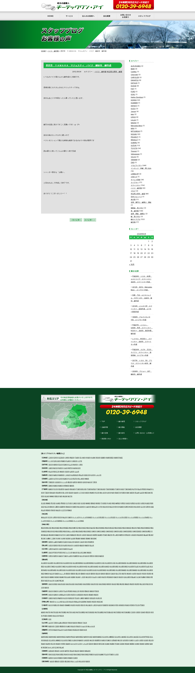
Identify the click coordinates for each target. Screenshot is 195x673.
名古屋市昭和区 (78, 563)
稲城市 (121, 507)
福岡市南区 (52, 637)
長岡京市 (71, 598)
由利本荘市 (77, 468)
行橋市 (131, 640)
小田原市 (134, 535)
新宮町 (45, 647)
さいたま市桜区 (68, 521)
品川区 (137, 503)
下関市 (55, 623)
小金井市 (88, 507)
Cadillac (134, 72)
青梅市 (69, 510)
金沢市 (55, 549)
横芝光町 (148, 493)
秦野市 (121, 535)
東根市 (62, 471)
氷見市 (50, 545)
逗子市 (62, 535)
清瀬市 (74, 507)
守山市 (65, 591)
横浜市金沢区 (90, 528)
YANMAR (134, 160)
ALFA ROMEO (136, 66)
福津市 (48, 644)
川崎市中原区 (118, 531)
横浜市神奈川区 (46, 528)
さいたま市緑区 (144, 517)
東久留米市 (81, 507)
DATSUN (134, 83)
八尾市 (95, 605)
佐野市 (75, 482)
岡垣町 (127, 644)
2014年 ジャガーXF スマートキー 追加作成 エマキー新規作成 (141, 309)
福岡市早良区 (70, 637)
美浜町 (78, 577)
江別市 (50, 458)
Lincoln (133, 120)
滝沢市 (50, 464)
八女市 (136, 640)
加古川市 (56, 616)
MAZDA (133, 123)
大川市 (79, 644)
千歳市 (77, 458)
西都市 (60, 658)
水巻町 (137, 644)
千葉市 (47, 493)
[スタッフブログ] (144, 16)
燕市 (86, 542)
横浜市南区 (87, 531)
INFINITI (134, 106)
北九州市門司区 (144, 637)
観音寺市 (51, 626)
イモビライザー (136, 165)
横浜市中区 (51, 531)
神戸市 (48, 612)
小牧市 (99, 577)
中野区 (123, 503)
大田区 (142, 503)
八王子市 (64, 510)
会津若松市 (75, 475)
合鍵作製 (105, 427)
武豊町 (73, 577)
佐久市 (82, 556)
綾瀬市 (100, 535)
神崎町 (52, 496)
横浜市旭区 (55, 528)
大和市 (84, 535)
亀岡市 (60, 598)
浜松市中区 (94, 584)
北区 (78, 503)
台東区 (58, 503)
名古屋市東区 (101, 570)
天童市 (67, 471)
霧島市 (57, 661)
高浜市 (98, 573)
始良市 (52, 661)
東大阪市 (89, 605)
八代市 (116, 654)
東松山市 (44, 517)
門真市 (142, 605)
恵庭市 (72, 458)
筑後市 (58, 644)
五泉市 (65, 542)
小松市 (60, 549)
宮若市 (91, 644)
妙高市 (77, 542)
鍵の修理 (121, 421)
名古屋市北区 (61, 570)
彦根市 (55, 591)
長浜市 (50, 591)
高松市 (78, 626)
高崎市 (50, 486)
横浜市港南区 (100, 528)
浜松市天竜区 (52, 584)
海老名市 (90, 535)
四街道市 (73, 489)
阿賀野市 (91, 542)
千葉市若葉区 (110, 489)
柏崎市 (60, 542)
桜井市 (86, 595)
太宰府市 (126, 640)
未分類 (133, 199)
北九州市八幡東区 (55, 640)
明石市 (61, 616)
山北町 (73, 538)
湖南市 (92, 591)
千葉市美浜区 (100, 489)
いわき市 (98, 475)
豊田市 (108, 573)
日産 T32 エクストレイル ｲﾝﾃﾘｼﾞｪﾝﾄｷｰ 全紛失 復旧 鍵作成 (141, 298)
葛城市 (91, 595)
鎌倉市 (57, 535)
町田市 (131, 507)
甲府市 (60, 552)
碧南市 (103, 573)
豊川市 (78, 573)
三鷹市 (57, 507)
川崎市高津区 (127, 531)
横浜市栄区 (118, 528)
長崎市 (82, 651)
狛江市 (47, 507)
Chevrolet (134, 75)
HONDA (134, 100)
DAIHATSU (135, 80)
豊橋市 (83, 573)
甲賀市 (97, 591)
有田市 (94, 602)
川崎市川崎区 (100, 531)
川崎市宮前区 (136, 531)
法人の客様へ (123, 439)
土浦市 (50, 479)
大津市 (60, 591)
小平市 (100, 507)
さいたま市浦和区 (56, 521)
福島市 (55, 475)
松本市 (87, 556)
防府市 (75, 623)
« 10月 (131, 264)
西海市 (57, 651)
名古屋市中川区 (99, 563)
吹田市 (73, 605)
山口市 (50, 623)
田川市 (53, 644)
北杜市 (50, 552)
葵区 (118, 584)
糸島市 (103, 640)
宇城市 (111, 654)
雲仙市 (72, 651)
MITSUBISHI (135, 131)
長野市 (55, 556)
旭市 (60, 496)
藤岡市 (72, 486)
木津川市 (99, 598)
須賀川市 (87, 475)
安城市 (57, 573)
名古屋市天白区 (81, 570)
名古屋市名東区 (93, 566)
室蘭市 (103, 458)
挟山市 (64, 517)
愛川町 (151, 535)
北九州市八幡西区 (108, 637)
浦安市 (87, 493)
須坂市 (60, 556)
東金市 (149, 489)
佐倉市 (67, 489)
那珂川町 (101, 644)
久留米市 (75, 640)
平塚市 (105, 535)
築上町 (61, 647)
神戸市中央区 (71, 612)
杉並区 (147, 503)
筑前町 (142, 644)
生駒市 (55, 595)
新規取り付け (106, 439)
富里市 (71, 493)
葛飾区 (48, 503)
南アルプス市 (67, 552)
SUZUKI (134, 145)
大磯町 (48, 538)
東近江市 (76, 591)
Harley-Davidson (137, 97)
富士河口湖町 (82, 552)
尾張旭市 (110, 577)
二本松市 (68, 475)
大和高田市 (80, 595)
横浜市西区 (59, 531)
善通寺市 (63, 626)
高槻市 (62, 605)
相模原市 (73, 535)
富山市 (92, 545)
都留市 (89, 552)
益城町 (101, 654)
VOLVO (133, 157)
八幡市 (82, 598)
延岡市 (50, 658)
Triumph (134, 151)
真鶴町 (88, 538)
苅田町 (122, 644)
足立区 (43, 503)
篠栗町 (132, 644)
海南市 (89, 602)
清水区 (114, 584)
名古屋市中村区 (71, 566)
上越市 (55, 542)
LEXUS (133, 117)
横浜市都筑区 (145, 528)
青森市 (63, 461)
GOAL (133, 94)
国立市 (111, 507)
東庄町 (65, 496)
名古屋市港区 (114, 566)
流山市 (139, 489)
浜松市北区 (61, 584)
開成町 (78, 538)
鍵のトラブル (135, 219)
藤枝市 (127, 584)
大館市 (50, 468)
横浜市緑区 (79, 531)
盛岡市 (55, 464)
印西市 (123, 493)
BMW (133, 69)
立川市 (143, 507)
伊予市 (50, 630)
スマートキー (135, 185)
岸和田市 (122, 605)
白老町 (93, 458)
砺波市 (82, 545)
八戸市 (80, 461)
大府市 (134, 573)
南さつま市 (75, 661)
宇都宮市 (51, 482)
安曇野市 (76, 556)
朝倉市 (43, 644)
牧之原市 (143, 584)
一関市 (80, 464)
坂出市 (73, 626)
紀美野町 (83, 602)
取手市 (75, 479)
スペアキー (135, 182)
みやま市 (74, 644)
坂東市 (65, 479)
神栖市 (87, 479)
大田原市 (58, 482)
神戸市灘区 (62, 612)
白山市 (70, 549)
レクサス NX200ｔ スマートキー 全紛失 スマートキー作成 (141, 341)
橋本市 (52, 602)
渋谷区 (127, 503)
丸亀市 (68, 626)
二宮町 (53, 538)
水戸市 (55, 479)
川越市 (79, 410)
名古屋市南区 (142, 570)
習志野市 (61, 489)
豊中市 (83, 605)
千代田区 (104, 503)
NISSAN (134, 134)
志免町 (107, 644)
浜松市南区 (102, 584)
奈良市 (50, 595)
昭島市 (48, 510)
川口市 (50, 517)
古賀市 (146, 640)
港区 (113, 503)
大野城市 (114, 640)
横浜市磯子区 (73, 528)
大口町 (138, 577)
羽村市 (53, 510)
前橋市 (55, 486)
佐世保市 (51, 651)
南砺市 (87, 545)
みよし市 (62, 573)
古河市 (60, 479)
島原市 (77, 651)
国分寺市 (106, 507)
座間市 (95, 535)
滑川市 (60, 545)
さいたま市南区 (79, 521)
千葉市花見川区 (81, 489)
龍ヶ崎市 (81, 479)
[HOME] (50, 16)
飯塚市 (81, 640)
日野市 (148, 507)
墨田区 (63, 503)
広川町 (57, 647)
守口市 (137, 605)
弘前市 (68, 461)
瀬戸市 (124, 573)
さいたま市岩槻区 (86, 517)
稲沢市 (104, 577)
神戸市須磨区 (99, 612)
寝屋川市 (56, 605)
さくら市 (64, 482)
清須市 (120, 577)
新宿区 (98, 503)
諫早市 (67, 651)
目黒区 (132, 503)
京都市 (50, 598)
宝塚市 (143, 612)
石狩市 (55, 458)
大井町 (63, 538)
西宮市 (148, 612)
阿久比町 (67, 577)
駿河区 (122, 584)
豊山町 (133, 577)
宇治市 (77, 598)
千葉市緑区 (128, 489)
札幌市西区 (109, 458)
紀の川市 (66, 602)
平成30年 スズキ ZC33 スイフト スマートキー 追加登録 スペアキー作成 (142, 352)
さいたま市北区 (110, 517)
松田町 (68, 538)
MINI (132, 128)
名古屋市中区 (58, 563)
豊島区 (93, 503)
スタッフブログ (140, 421)
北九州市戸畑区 (66, 640)
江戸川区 (69, 503)
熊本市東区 (77, 654)
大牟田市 (86, 640)
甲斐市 (55, 552)
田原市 (47, 577)
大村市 (62, 651)
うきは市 (85, 644)
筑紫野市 (98, 640)
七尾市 (50, 549)
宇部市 (70, 623)
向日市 (65, 598)
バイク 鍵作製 (100, 72)
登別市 (98, 458)
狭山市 (72, 417)
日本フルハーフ (136, 197)
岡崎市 (47, 573)
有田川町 (100, 602)
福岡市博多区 (61, 637)
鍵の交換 (105, 433)
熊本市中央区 (68, 654)
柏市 (112, 493)
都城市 (70, 658)
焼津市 (137, 584)
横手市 (70, 468)
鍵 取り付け (135, 216)
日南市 (75, 658)
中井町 (58, 538)
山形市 (72, 471)
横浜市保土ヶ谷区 (69, 531)
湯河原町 (94, 538)
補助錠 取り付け (137, 208)
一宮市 (83, 577)
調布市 (52, 507)
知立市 (52, 573)
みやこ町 (51, 647)
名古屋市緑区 (52, 570)
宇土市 (106, 654)
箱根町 (83, 538)
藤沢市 (110, 535)
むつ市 (50, 461)
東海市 (129, 573)
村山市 (50, 471)
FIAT (132, 89)
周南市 (80, 623)
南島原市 (88, 651)
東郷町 (52, 577)
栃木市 (90, 482)
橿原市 (96, 595)
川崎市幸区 (109, 531)
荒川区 (53, 503)
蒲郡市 (73, 573)
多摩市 (126, 507)
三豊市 (57, 626)
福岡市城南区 (97, 637)
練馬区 (118, 503)
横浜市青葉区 (64, 528)
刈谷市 (88, 573)
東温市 (55, 630)
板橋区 (88, 503)
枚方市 (50, 605)
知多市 (139, 573)
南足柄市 (140, 535)
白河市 (93, 475)
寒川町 (43, 538)
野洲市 (70, 591)
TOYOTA (134, 148)
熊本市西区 (60, 654)
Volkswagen (135, 154)
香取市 (57, 496)
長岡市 (50, 542)
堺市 (116, 605)
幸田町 (57, 577)
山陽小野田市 (62, 623)
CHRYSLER (135, 77)
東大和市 (137, 507)
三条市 (82, 542)
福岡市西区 (79, 637)
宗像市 (108, 640)
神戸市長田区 (90, 612)
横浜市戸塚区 (136, 528)
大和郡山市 (62, 595)
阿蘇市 (91, 654)
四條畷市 (68, 605)
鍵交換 (133, 222)
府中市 (116, 507)
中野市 (50, 556)
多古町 (47, 496)
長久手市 (118, 573)
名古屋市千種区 (50, 566)
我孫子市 (118, 493)
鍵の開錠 (121, 427)
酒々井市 (65, 493)
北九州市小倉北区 (133, 637)
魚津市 (65, 545)
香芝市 (73, 595)
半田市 (144, 573)
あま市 (52, 580)
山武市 (142, 493)
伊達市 (88, 458)
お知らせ (134, 177)
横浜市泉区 (82, 528)
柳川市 (120, 640)
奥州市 (75, 464)
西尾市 (68, 573)
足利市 (85, 482)
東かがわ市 (91, 626)
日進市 (113, 573)
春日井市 (89, 577)
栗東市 (87, 591)
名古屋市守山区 (133, 566)
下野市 (95, 482)
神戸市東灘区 (126, 612)
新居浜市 (76, 630)
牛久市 (70, 479)
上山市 (77, 471)
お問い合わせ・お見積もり (144, 433)
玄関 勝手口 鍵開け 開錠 (141, 202)
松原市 (100, 605)
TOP (103, 421)
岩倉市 (116, 577)
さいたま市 (76, 517)
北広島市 (61, 458)
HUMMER (134, 103)
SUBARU (134, 143)
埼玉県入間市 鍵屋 (114, 72)
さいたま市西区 (133, 517)
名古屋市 (44, 563)
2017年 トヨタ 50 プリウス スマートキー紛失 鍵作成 (141, 363)
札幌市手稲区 (118, 458)
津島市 (148, 577)
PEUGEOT (134, 137)
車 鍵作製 (135, 211)
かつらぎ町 (58, 602)
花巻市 (65, 464)
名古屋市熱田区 (121, 563)
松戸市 (134, 489)
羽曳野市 (105, 605)
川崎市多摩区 (146, 531)
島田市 (132, 584)
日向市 (55, 658)
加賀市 (65, 549)
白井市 (109, 493)
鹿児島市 (68, 661)
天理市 (68, 595)
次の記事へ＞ (89, 220)
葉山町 (146, 535)
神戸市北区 (54, 612)
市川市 (55, 489)
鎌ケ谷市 (103, 493)
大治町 (57, 580)
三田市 (133, 612)
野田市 (144, 489)
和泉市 (127, 605)
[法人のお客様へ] (88, 16)
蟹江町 (61, 580)
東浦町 (61, 577)
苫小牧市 (83, 458)
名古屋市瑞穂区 (121, 570)
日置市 (62, 661)
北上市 (70, 464)
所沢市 (76, 424)
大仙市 (65, 468)
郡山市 (81, 475)
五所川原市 (57, 461)
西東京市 (69, 507)
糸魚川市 (71, 542)
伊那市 (97, 556)
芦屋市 (45, 616)
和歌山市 (77, 602)
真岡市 (80, 482)
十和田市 (74, 461)
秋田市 (60, 468)
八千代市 (82, 493)
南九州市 (82, 661)
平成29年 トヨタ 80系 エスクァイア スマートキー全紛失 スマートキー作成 (141, 279)
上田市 (70, 556)
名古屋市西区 (142, 563)
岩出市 (71, 602)
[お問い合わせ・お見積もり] (125, 16)
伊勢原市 (127, 535)
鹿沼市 (70, 482)
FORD (133, 92)
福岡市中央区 (88, 637)
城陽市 (87, 598)
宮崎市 (65, 658)
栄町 (127, 493)
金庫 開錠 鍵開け (138, 214)
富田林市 (112, 605)
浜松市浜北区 (70, 584)
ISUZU (133, 109)
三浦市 (67, 535)
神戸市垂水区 (108, 612)
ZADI (132, 162)
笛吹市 (75, 552)
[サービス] (69, 16)
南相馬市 (61, 475)
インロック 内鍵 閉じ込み (141, 168)
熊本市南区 (85, 654)
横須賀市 (52, 535)
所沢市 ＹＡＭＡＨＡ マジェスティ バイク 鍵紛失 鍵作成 (78, 65)
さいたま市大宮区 (121, 517)
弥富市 (47, 580)
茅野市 (92, 556)
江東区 (74, 503)
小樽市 (67, 458)
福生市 (58, 510)
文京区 (83, 503)
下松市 (85, 623)
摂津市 (132, 605)
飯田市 (102, 556)
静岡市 (109, 584)
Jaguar (133, 111)
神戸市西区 (117, 612)
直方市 (151, 640)
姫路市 (43, 612)
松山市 (60, 630)
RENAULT (134, 140)
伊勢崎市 (66, 486)
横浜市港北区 (109, 528)
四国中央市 (83, 630)
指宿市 (88, 661)
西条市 (70, 630)
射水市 (70, 545)
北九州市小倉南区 (120, 637)
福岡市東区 (44, 637)
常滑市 (149, 573)
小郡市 (141, 640)
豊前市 (96, 644)
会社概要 (138, 427)
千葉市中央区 (119, 489)
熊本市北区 (52, 654)
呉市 (49, 619)
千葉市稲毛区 (91, 489)
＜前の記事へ (76, 220)
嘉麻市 (68, 644)
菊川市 (148, 584)
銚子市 (70, 496)
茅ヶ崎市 (116, 535)
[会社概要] (107, 16)
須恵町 (147, 644)
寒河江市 (56, 471)
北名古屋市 (127, 577)
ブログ (133, 191)
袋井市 (47, 587)
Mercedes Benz (136, 126)
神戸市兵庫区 (80, 612)
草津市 (82, 591)
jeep (132, 114)
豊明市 (93, 573)
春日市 (92, 640)
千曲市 (65, 556)
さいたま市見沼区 (98, 517)
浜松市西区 (86, 584)
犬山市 (94, 577)
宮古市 (60, 464)
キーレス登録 (135, 180)
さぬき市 (84, 626)
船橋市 (50, 489)
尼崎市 (50, 616)
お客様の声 (135, 174)
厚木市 (79, 535)
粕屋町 (112, 644)
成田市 (132, 493)
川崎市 (93, 531)
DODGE (133, 86)
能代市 (55, 468)
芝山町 (137, 493)
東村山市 (95, 507)
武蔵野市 (62, 507)
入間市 (65, 422)
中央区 (109, 503)
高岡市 (55, 545)
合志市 (96, 654)
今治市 (65, 630)
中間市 (63, 644)
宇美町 (117, 644)
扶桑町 (143, 577)
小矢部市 (76, 545)
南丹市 (55, 598)
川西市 (138, 612)
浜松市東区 (78, 584)
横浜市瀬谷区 (126, 528)
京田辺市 (92, 598)
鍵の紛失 (121, 433)
